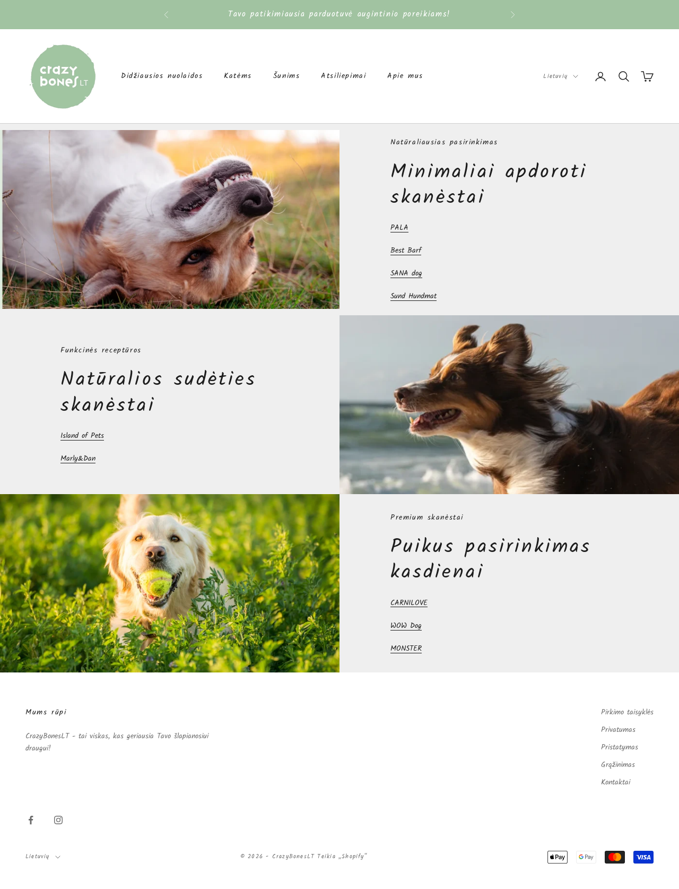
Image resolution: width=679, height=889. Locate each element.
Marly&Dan (77, 458)
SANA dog (406, 273)
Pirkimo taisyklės (627, 712)
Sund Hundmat (413, 296)
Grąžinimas (618, 765)
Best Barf (405, 250)
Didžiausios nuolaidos (162, 76)
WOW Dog (406, 626)
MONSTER (406, 648)
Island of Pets (82, 436)
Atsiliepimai (343, 76)
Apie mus (405, 76)
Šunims (286, 76)
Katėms (238, 76)
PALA (399, 228)
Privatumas (618, 730)
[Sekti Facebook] (30, 820)
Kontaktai (615, 782)
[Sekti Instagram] (58, 820)
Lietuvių (555, 76)
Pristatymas (619, 747)
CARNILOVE (409, 603)
